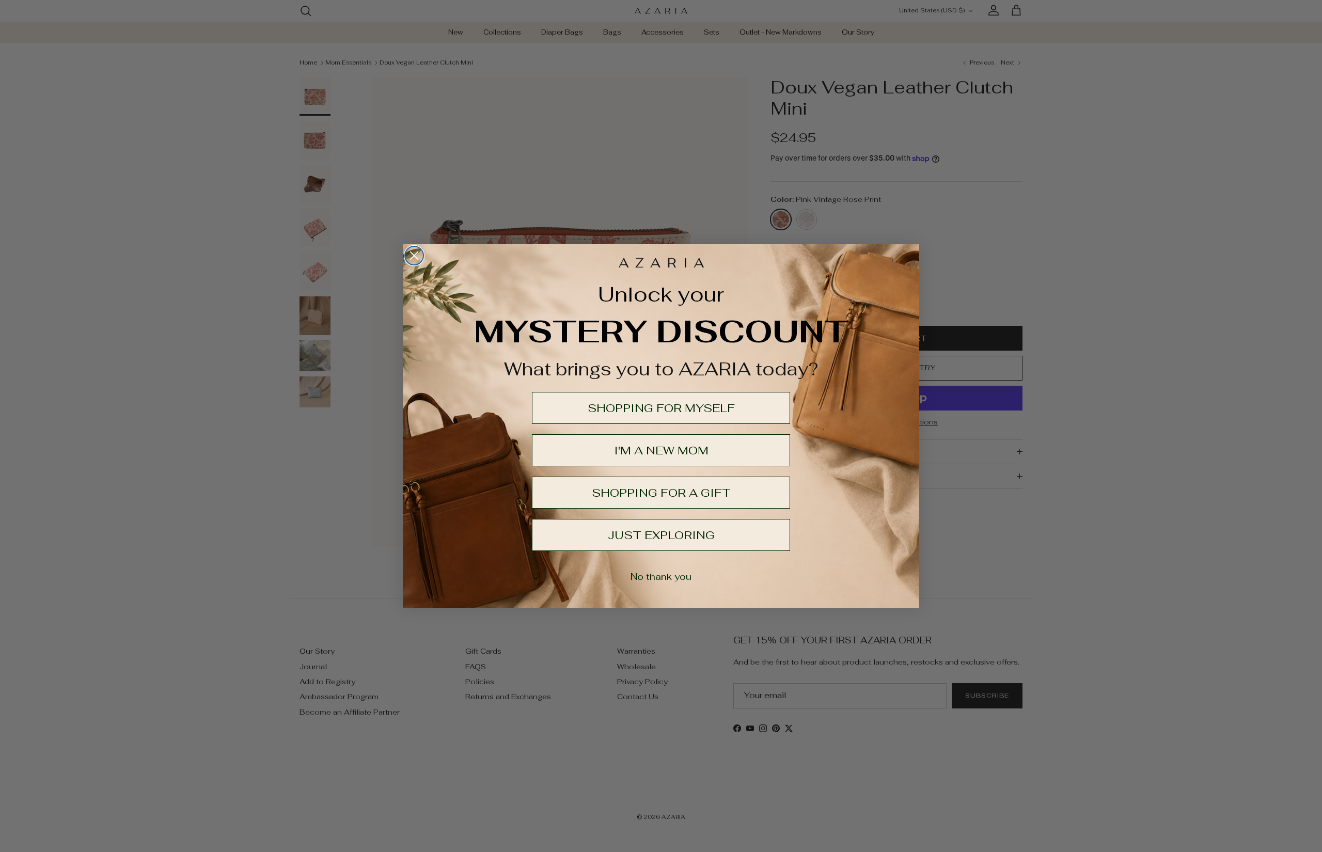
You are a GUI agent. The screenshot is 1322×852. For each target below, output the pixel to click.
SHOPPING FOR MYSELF (661, 408)
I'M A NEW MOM (661, 450)
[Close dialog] (414, 255)
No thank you (661, 576)
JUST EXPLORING (661, 535)
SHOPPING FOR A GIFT (661, 492)
